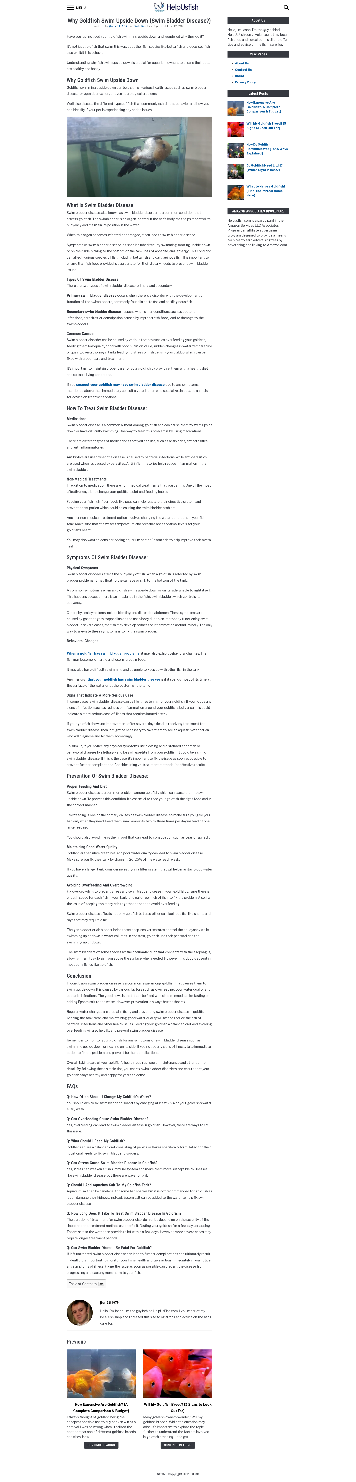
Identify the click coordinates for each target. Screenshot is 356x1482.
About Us (242, 63)
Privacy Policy (245, 82)
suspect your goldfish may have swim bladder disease (120, 385)
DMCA (239, 76)
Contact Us (243, 69)
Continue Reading (101, 1445)
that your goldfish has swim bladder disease (124, 679)
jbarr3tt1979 (119, 26)
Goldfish (140, 26)
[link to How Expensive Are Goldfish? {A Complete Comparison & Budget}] (101, 1373)
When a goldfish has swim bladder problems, (103, 653)
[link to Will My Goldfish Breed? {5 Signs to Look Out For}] (177, 1373)
